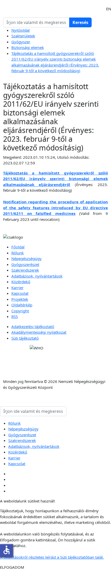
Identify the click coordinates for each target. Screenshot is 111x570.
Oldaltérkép (21, 304)
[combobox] (36, 22)
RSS (14, 316)
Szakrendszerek (25, 270)
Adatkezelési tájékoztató (32, 326)
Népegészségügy (26, 258)
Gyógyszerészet (25, 264)
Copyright (20, 310)
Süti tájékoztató (25, 338)
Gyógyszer (20, 41)
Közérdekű (20, 281)
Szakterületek (23, 35)
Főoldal (18, 246)
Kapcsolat (19, 293)
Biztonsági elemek (27, 47)
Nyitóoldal (20, 30)
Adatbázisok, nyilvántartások (36, 276)
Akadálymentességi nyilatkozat (38, 332)
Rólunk (17, 252)
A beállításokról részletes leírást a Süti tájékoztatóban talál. (52, 557)
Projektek (19, 299)
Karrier (17, 287)
